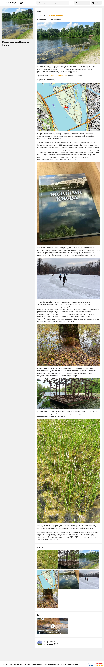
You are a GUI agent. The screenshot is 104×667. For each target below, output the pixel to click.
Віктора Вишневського (58, 76)
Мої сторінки (83, 3)
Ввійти (97, 3)
